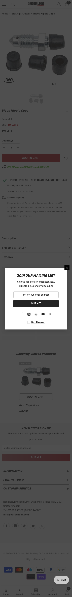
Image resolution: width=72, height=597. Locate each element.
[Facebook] (21, 314)
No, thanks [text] (38, 322)
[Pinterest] (36, 314)
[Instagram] (28, 314)
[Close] (66, 267)
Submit (36, 303)
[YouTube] (43, 314)
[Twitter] (50, 314)
